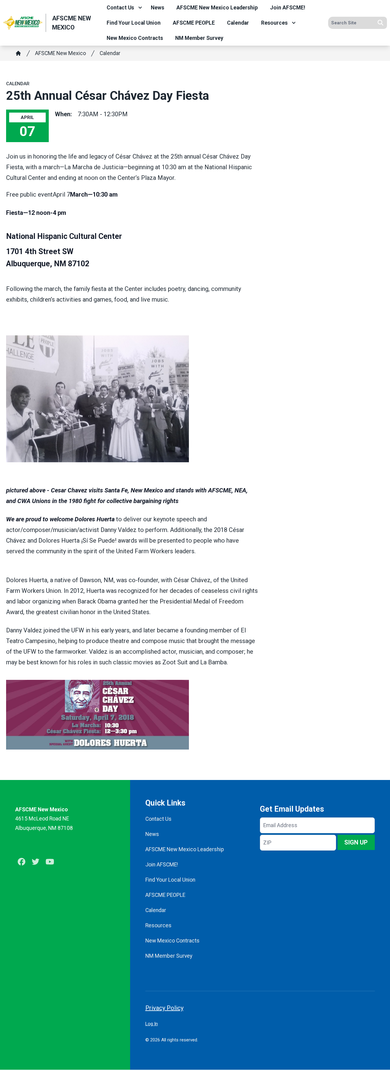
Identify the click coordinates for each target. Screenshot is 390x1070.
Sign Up (356, 842)
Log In (151, 1023)
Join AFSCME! (287, 8)
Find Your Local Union (134, 23)
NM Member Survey (199, 38)
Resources (274, 23)
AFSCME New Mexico (60, 53)
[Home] (18, 53)
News (157, 8)
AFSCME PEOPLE (194, 23)
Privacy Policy (164, 1008)
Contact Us (120, 8)
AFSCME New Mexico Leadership (217, 8)
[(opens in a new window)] (132, 398)
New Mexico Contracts (135, 38)
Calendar (238, 23)
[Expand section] (140, 8)
